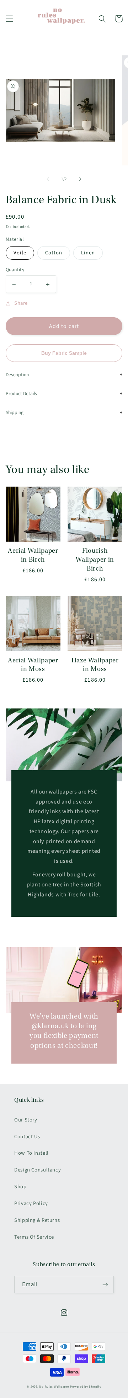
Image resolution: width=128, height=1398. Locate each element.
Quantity (15, 269)
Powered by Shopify (85, 1386)
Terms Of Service (34, 1237)
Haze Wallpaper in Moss (95, 664)
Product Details (21, 393)
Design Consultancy (37, 1170)
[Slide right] (80, 179)
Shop (20, 1186)
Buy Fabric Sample (64, 353)
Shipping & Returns (37, 1220)
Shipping (14, 412)
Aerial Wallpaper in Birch (33, 555)
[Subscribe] (105, 1284)
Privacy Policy (31, 1203)
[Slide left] (48, 179)
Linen (88, 253)
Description (17, 374)
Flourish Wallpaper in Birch (95, 559)
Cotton (53, 253)
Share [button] (21, 303)
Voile (20, 253)
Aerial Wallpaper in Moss (33, 664)
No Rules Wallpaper (54, 1386)
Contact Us (27, 1136)
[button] (9, 18)
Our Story (25, 1120)
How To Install (31, 1153)
